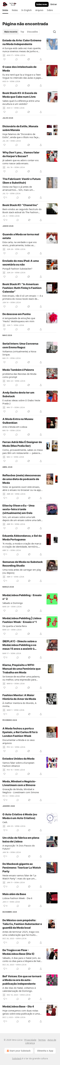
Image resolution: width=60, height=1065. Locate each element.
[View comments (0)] (17, 59)
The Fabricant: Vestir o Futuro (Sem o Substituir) (21, 180)
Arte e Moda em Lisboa (14, 426)
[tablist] (21, 32)
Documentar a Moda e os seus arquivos (18, 741)
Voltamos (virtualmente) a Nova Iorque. (19, 353)
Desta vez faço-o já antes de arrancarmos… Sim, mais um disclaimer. (17, 188)
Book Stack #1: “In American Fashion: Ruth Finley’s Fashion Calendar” (22, 288)
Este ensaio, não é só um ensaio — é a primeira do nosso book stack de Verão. (22, 297)
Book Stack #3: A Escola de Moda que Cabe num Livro (19, 94)
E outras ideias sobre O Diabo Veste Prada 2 (21, 402)
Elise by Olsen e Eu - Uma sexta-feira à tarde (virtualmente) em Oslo (18, 509)
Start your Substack (20, 1050)
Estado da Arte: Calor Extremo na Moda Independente (21, 42)
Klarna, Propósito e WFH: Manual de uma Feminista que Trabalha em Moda (21, 668)
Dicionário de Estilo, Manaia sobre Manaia (20, 128)
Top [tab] (22, 31)
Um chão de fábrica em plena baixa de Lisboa (20, 839)
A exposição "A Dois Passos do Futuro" (18, 847)
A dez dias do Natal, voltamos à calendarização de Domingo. (19, 989)
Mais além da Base (14, 894)
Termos (42, 1039)
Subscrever (41, 4)
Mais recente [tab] (10, 31)
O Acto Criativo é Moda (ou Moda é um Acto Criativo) (19, 816)
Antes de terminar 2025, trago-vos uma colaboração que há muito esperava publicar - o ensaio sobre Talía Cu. (20, 933)
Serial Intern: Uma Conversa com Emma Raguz (20, 345)
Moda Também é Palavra (18, 369)
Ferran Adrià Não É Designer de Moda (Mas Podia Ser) (22, 444)
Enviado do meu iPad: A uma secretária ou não (20, 262)
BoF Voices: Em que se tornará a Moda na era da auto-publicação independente (21, 980)
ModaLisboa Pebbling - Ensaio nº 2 (22, 597)
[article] (30, 50)
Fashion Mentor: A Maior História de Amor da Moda (19, 697)
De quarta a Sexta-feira (14, 626)
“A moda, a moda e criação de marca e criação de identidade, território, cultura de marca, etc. (21, 545)
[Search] (54, 32)
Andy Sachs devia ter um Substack (18, 394)
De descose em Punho (16, 314)
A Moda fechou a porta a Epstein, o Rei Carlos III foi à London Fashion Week (20, 732)
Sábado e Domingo (12, 602)
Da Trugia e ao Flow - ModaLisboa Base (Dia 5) (18, 952)
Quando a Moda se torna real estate (20, 236)
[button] (5, 10)
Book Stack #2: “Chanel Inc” (20, 205)
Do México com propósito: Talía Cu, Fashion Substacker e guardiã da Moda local (22, 924)
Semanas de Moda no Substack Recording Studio (22, 563)
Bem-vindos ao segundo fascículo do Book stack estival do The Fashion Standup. (22, 211)
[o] (52, 565)
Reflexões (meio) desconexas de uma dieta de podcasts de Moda (21, 479)
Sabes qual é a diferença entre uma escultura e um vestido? (21, 102)
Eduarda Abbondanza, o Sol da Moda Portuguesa (22, 537)
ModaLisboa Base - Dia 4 (18, 1006)
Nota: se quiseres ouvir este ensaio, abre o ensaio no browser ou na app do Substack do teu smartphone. (21, 488)
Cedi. (5, 822)
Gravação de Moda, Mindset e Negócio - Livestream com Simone (20, 791)
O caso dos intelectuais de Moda (19, 68)
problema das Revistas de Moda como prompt (19, 375)
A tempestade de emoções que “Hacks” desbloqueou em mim (18, 320)
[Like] (4, 59)
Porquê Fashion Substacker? (17, 268)
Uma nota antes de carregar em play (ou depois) (21, 571)
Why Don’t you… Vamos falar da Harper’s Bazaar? (20, 154)
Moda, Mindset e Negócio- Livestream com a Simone (19, 783)
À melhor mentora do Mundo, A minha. (19, 704)
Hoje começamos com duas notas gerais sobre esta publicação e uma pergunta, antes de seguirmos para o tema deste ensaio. (22, 1012)
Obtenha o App (45, 1050)
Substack (16, 1058)
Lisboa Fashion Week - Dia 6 (17, 898)
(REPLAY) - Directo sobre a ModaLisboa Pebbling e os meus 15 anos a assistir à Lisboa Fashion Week (19, 645)
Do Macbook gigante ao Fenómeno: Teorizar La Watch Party (21, 867)
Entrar (53, 4)
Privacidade (30, 1039)
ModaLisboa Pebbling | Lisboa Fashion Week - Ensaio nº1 (21, 620)
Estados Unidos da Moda (18, 758)
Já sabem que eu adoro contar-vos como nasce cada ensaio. (20, 162)
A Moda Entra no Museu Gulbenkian (17, 420)
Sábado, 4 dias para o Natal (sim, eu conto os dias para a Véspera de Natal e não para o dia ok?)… (22, 959)
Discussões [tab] (32, 31)
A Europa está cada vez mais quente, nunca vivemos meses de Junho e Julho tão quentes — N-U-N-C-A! (21, 50)
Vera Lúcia (20, 55)
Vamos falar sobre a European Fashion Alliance (18, 764)
